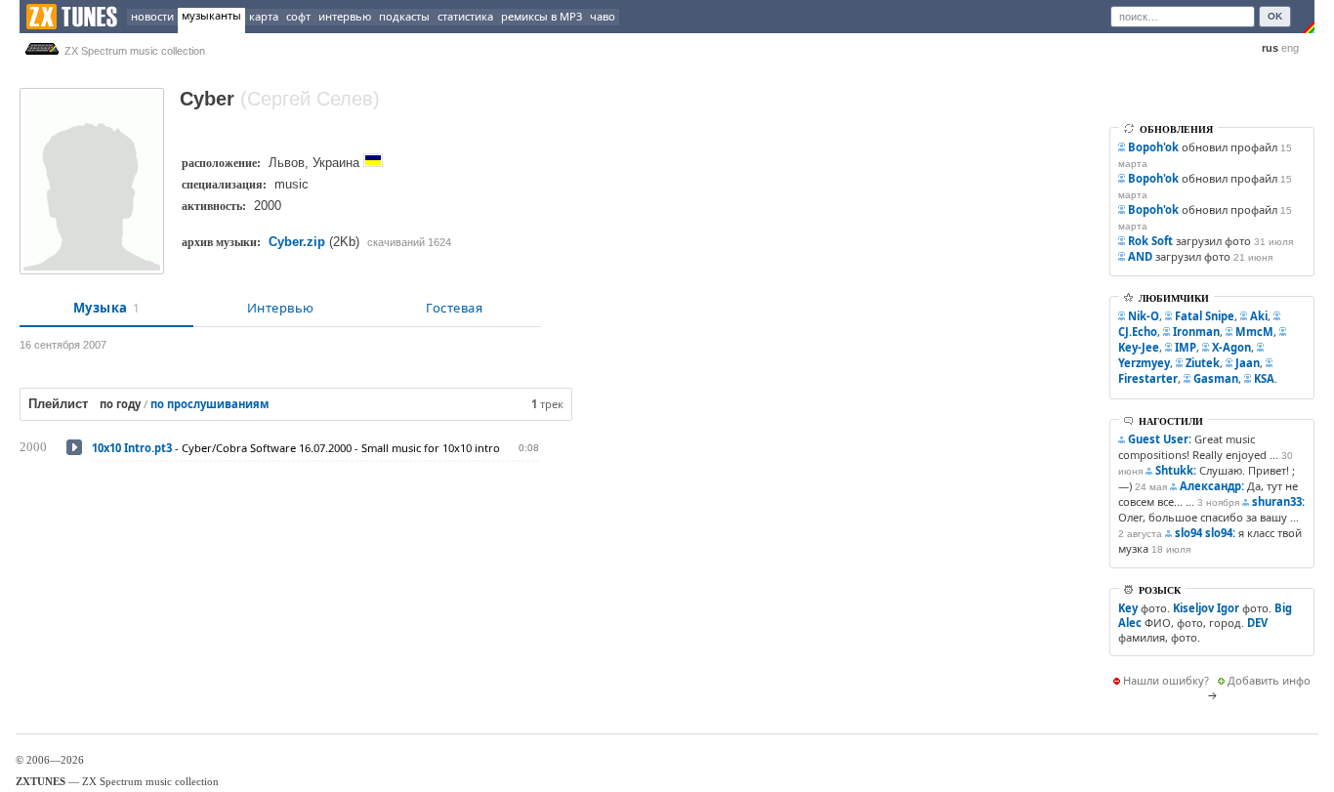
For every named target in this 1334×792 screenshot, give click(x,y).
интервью (344, 16)
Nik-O (1143, 316)
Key (1128, 608)
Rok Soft (1150, 240)
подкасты (404, 16)
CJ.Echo (1137, 331)
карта (263, 16)
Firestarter (1148, 378)
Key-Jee (1138, 347)
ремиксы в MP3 (541, 16)
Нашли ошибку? (1166, 680)
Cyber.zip (297, 241)
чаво (602, 16)
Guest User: (1159, 439)
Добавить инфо (1269, 680)
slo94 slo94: (1205, 532)
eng (1290, 48)
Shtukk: (1175, 470)
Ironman (1196, 331)
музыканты (211, 15)
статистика (465, 16)
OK (1275, 16)
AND (1140, 256)
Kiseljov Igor (1206, 608)
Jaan (1247, 362)
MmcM (1254, 331)
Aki (1259, 316)
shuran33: (1278, 501)
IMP (1185, 347)
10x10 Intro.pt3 (132, 447)
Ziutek (1203, 362)
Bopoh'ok (1153, 147)
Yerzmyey (1144, 362)
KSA (1264, 378)
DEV (1257, 622)
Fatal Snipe (1204, 316)
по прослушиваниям (209, 403)
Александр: (1212, 486)
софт (298, 16)
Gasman (1215, 378)
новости (152, 16)
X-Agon (1231, 347)
